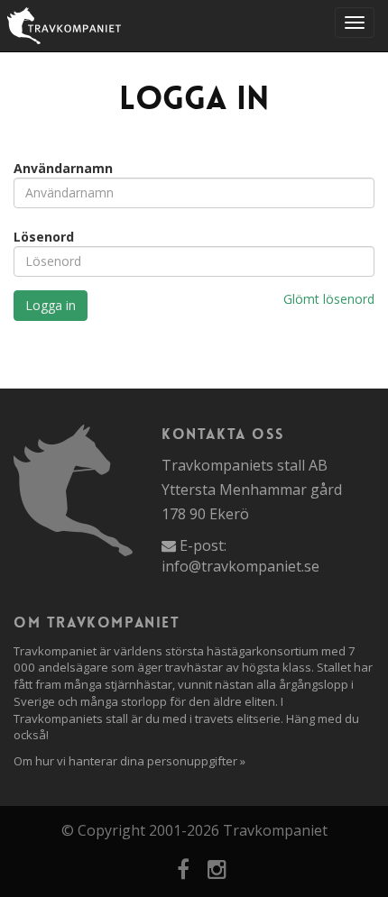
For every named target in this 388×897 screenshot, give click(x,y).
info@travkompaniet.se (240, 566)
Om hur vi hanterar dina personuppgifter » (129, 761)
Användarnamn (63, 168)
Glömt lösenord (328, 298)
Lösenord (44, 236)
